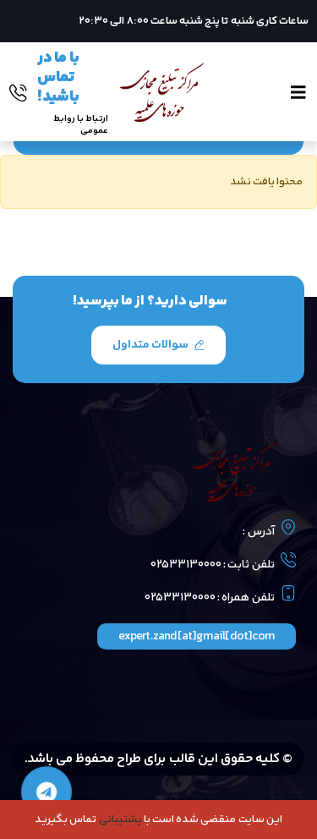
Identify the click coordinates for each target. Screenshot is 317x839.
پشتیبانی (120, 819)
